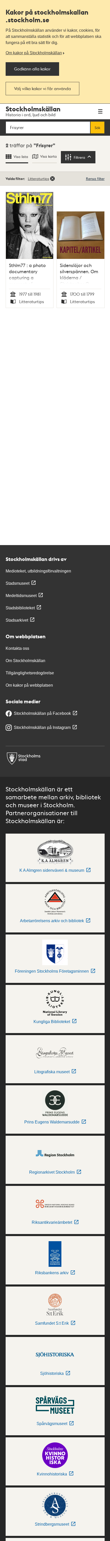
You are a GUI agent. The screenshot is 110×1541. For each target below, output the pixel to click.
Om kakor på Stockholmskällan (34, 53)
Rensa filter (95, 178)
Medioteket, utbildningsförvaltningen (38, 571)
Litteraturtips (38, 178)
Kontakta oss (17, 648)
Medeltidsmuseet (21, 595)
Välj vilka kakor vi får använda (42, 88)
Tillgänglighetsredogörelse (30, 673)
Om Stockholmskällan (25, 660)
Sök (97, 127)
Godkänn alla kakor (32, 68)
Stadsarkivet (17, 620)
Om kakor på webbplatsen (29, 685)
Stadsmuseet (17, 583)
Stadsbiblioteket (20, 608)
